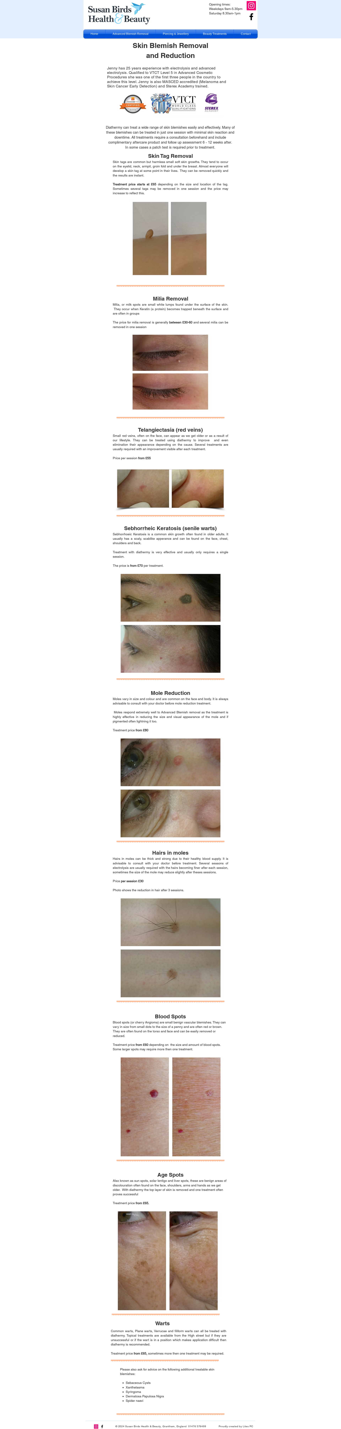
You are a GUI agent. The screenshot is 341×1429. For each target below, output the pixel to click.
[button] (130, 34)
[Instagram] (251, 5)
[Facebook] (251, 16)
